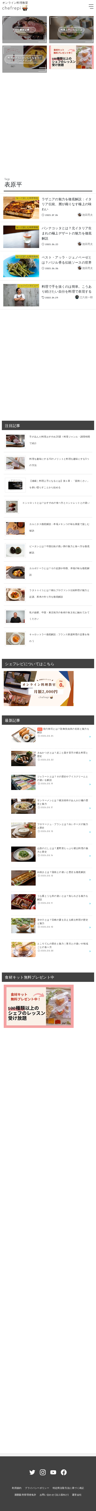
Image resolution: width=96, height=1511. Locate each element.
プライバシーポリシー (37, 1487)
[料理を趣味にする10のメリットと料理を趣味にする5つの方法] (17, 462)
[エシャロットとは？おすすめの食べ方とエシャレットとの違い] (13, 506)
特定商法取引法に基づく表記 (68, 1487)
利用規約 (17, 1487)
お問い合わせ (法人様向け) (54, 1494)
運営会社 (77, 1494)
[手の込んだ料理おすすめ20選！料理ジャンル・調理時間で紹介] (17, 440)
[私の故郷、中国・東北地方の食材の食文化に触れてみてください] (17, 616)
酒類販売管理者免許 (25, 1494)
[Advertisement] (48, 124)
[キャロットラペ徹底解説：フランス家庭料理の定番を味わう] (17, 638)
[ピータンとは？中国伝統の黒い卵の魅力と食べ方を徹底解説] (17, 550)
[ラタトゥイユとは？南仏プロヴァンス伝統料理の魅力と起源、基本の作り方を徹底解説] (17, 594)
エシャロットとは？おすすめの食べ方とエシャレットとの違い (55, 502)
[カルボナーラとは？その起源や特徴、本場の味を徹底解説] (17, 572)
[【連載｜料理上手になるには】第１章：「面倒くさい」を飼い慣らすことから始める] (17, 484)
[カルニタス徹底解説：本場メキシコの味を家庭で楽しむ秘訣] (17, 528)
